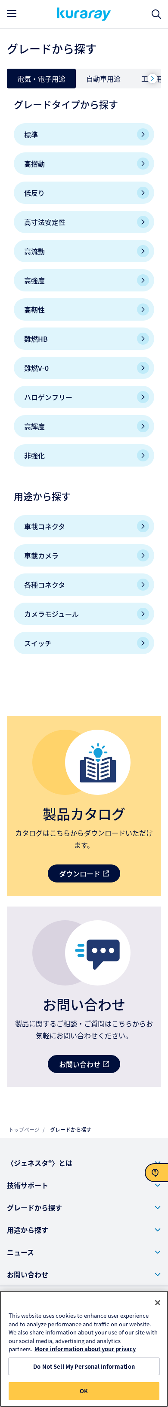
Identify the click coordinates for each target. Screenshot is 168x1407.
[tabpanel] (84, 385)
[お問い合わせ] (156, 1172)
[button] (84, 1163)
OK (84, 1391)
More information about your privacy (85, 1349)
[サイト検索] (156, 14)
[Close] (157, 1302)
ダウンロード (79, 873)
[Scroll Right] (152, 78)
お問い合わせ (79, 1064)
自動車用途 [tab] (103, 78)
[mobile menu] (11, 13)
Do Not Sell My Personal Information (84, 1366)
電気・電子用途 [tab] (41, 78)
